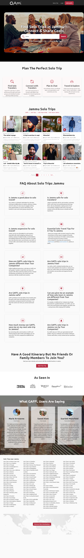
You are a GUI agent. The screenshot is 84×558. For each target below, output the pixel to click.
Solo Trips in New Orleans (49, 494)
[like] (19, 118)
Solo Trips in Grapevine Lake (70, 497)
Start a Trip (55, 3)
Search (63, 36)
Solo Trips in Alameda (48, 461)
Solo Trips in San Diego (9, 497)
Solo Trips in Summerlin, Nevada (71, 489)
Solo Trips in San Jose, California (11, 470)
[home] (16, 3)
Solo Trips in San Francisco (10, 480)
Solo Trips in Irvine (28, 491)
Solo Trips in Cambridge (49, 478)
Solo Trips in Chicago (8, 465)
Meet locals (51, 241)
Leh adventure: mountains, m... (73, 163)
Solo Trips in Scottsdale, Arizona (51, 503)
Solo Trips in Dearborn (68, 466)
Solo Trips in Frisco (68, 487)
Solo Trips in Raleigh (48, 480)
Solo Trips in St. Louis (28, 484)
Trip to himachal (48, 163)
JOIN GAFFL (69, 3)
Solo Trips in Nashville (29, 501)
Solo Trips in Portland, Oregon (11, 499)
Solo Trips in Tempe (68, 478)
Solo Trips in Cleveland (69, 463)
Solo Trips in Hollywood (29, 503)
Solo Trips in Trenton (8, 478)
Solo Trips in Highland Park (30, 494)
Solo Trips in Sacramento (29, 473)
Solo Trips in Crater (68, 485)
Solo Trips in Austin (8, 487)
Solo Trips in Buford (48, 463)
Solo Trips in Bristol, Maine (70, 499)
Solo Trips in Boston (8, 489)
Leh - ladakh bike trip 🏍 (11, 163)
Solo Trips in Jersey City (9, 475)
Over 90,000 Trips (56, 41)
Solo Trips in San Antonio (29, 466)
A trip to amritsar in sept (31, 135)
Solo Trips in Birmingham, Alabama (12, 501)
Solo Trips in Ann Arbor (69, 461)
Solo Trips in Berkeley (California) (51, 477)
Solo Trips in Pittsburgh (29, 485)
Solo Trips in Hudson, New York (11, 461)
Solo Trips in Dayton (68, 494)
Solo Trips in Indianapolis (9, 504)
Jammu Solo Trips (42, 109)
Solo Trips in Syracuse (68, 491)
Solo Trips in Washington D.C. (10, 466)
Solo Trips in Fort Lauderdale (30, 499)
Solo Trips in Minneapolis (49, 465)
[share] (19, 121)
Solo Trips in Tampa (8, 503)
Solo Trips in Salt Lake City (50, 472)
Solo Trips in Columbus (29, 461)
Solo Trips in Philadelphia (29, 468)
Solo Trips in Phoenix (8, 491)
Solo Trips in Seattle (8, 468)
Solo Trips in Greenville (49, 496)
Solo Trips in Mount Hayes (30, 489)
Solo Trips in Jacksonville (29, 480)
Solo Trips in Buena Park (49, 468)
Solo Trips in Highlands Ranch (50, 473)
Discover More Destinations (42, 524)
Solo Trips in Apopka (48, 504)
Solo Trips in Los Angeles (9, 463)
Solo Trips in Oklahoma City (70, 503)
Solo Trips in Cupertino (29, 478)
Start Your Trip (42, 365)
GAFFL (27, 112)
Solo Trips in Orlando (28, 463)
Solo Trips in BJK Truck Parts (70, 482)
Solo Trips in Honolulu (29, 492)
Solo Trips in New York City (10, 477)
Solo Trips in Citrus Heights (50, 475)
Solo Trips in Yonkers (8, 506)
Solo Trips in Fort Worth (69, 484)
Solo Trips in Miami (48, 485)
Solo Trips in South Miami (29, 477)
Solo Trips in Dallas (8, 485)
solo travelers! (63, 241)
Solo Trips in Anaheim (28, 504)
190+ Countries (35, 41)
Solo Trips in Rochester (69, 470)
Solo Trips (33, 112)
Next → (52, 175)
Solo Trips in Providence (29, 487)
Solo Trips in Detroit (68, 468)
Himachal (46, 135)
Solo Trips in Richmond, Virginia (51, 491)
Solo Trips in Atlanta (8, 472)
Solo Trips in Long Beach (69, 475)
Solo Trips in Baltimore (29, 482)
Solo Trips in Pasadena (69, 477)
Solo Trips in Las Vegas (49, 470)
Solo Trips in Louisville (68, 480)
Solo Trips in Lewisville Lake (50, 492)
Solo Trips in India (42, 112)
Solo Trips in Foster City (69, 492)
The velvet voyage (9, 135)
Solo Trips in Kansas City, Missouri (32, 465)
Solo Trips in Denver (8, 473)
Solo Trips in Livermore (29, 475)
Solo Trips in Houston (8, 496)
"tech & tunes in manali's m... (32, 163)
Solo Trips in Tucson (68, 465)
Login (62, 3)
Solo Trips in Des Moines (49, 466)
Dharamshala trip (69, 135)
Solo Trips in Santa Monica (69, 496)
